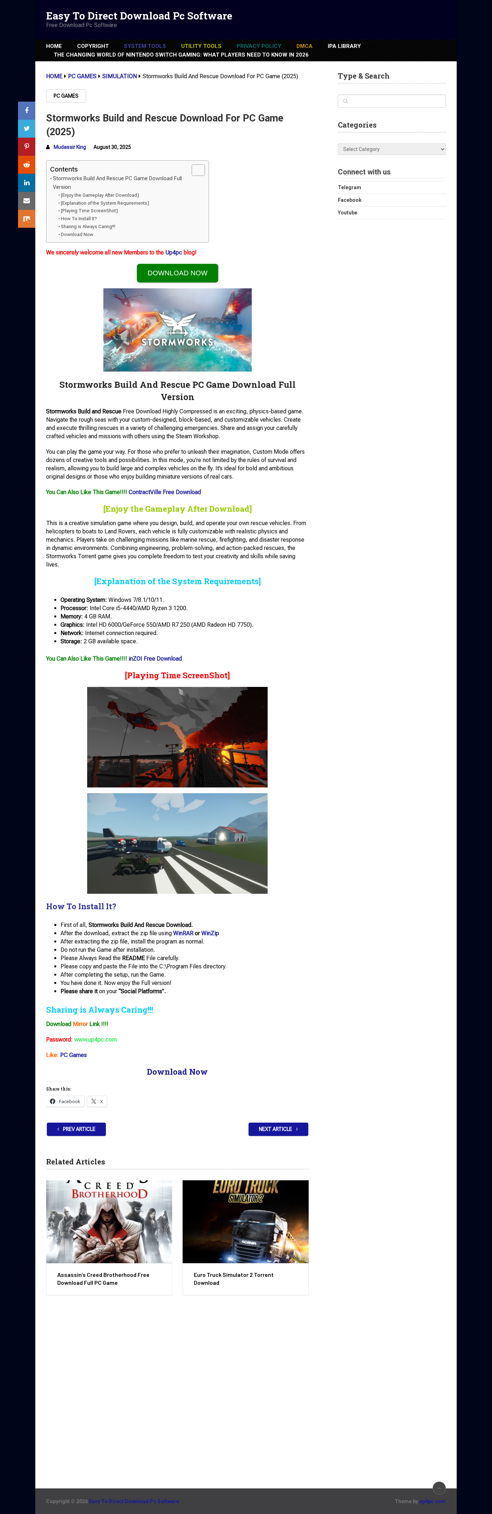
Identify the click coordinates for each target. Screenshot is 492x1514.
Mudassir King (70, 147)
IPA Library (344, 46)
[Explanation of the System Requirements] (105, 203)
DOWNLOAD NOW (177, 273)
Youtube (347, 213)
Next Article (276, 1129)
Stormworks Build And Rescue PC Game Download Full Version (117, 183)
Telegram (349, 187)
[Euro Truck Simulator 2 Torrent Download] (246, 1221)
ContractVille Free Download (165, 492)
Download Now (77, 234)
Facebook (350, 200)
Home (54, 46)
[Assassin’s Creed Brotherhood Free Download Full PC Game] (109, 1221)
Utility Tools (201, 46)
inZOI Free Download (155, 658)
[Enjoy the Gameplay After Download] (100, 195)
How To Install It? (79, 218)
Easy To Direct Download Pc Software (139, 16)
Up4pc (173, 252)
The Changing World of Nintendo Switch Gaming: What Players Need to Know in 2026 (181, 55)
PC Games (66, 96)
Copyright (93, 46)
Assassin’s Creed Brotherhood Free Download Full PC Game (103, 1278)
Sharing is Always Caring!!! (88, 226)
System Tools (145, 46)
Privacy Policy (259, 46)
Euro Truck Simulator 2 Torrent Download (234, 1278)
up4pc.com (432, 1501)
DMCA (304, 46)
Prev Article (78, 1129)
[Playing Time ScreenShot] (89, 210)
